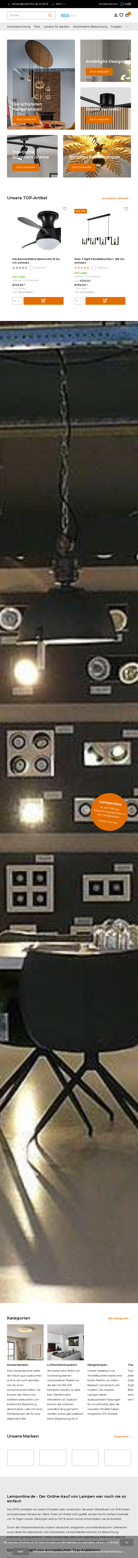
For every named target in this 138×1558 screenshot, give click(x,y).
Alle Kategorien (118, 1318)
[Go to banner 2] (105, 61)
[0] (126, 15)
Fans (37, 26)
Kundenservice (108, 4)
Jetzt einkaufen (26, 119)
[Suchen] (50, 15)
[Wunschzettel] (121, 15)
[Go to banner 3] (105, 108)
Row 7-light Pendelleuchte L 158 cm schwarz (99, 260)
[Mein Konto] (116, 15)
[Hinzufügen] (44, 301)
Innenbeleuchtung (19, 26)
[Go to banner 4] (32, 156)
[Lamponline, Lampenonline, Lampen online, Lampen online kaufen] (69, 15)
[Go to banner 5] (97, 156)
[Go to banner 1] (41, 85)
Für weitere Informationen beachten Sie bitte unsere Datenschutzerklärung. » (78, 1551)
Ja (126, 1542)
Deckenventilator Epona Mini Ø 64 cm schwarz (36, 260)
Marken (130, 26)
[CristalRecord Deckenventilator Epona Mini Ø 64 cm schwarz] (38, 232)
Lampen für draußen (56, 26)
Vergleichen (40, 267)
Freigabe (116, 26)
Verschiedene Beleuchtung (90, 26)
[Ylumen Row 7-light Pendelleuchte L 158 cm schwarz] (100, 232)
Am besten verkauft (115, 198)
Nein (20, 1551)
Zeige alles (121, 1436)
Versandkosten (25, 291)
